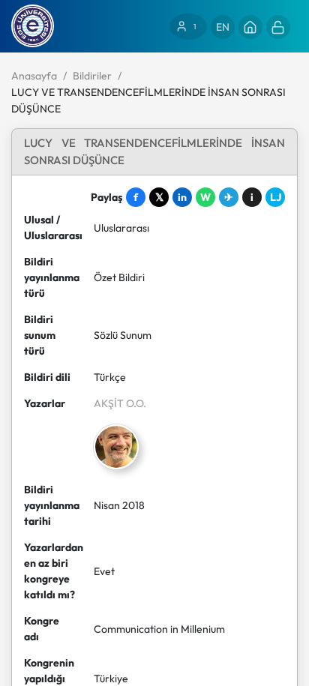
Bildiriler (92, 75)
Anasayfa (34, 75)
